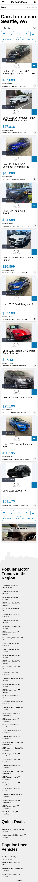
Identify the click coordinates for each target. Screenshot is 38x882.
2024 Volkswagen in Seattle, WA (12, 703)
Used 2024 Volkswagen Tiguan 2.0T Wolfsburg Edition (18, 119)
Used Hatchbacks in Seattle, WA (12, 869)
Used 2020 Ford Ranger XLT (17, 304)
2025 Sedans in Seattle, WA (11, 668)
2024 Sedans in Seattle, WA (11, 615)
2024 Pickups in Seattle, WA (11, 714)
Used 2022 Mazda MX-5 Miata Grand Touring (18, 352)
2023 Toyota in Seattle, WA (11, 662)
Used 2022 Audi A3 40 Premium (14, 212)
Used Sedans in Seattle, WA (11, 864)
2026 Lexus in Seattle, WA (10, 720)
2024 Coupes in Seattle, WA (11, 784)
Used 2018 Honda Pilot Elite (17, 397)
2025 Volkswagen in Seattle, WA (12, 639)
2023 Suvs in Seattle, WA (10, 598)
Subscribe (34, 7)
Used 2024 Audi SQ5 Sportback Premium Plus (15, 165)
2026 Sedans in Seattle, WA (11, 737)
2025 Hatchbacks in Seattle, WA (12, 749)
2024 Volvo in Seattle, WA (10, 726)
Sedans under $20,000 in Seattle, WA (14, 836)
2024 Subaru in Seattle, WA (11, 685)
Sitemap (19, 880)
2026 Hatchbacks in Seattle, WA (12, 772)
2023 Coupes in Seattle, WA (11, 790)
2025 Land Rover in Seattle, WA (12, 732)
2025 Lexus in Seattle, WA (10, 650)
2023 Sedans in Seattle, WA (11, 691)
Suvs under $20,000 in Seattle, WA (13, 830)
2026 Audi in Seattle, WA (10, 813)
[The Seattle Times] (19, 2)
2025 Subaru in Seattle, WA (11, 656)
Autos (3, 7)
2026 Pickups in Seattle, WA (11, 778)
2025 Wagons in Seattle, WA (11, 766)
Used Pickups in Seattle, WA (11, 875)
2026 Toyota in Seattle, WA (11, 627)
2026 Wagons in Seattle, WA (11, 801)
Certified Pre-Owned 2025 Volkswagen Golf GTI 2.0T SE (18, 72)
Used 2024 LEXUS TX (14, 491)
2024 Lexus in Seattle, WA (10, 633)
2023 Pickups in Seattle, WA (11, 755)
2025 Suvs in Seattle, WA (10, 586)
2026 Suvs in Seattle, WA (10, 621)
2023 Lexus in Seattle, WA (10, 644)
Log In (28, 7)
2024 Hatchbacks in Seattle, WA (12, 743)
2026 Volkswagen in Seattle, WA (12, 795)
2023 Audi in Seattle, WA (10, 674)
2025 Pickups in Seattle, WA (11, 761)
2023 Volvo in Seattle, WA (10, 697)
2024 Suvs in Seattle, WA (10, 592)
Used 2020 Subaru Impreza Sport (17, 445)
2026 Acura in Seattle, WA (10, 807)
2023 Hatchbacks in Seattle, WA (12, 708)
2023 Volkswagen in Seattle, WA (12, 679)
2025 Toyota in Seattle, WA (11, 610)
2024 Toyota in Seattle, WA (11, 604)
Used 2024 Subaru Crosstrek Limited (17, 258)
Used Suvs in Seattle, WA (10, 858)
